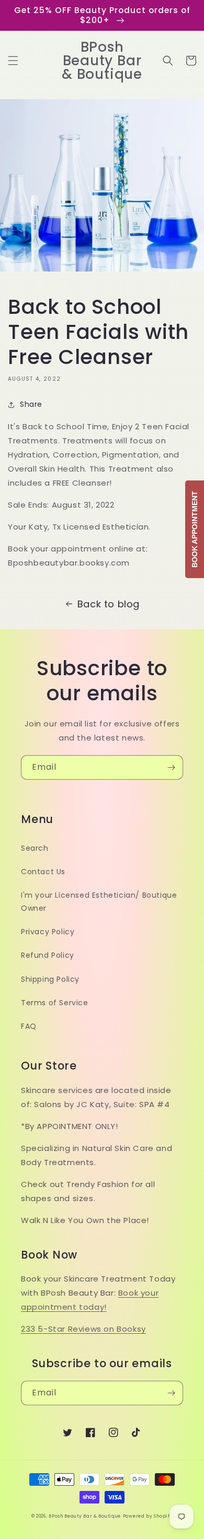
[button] (13, 60)
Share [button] (31, 404)
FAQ (29, 1026)
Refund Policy (47, 955)
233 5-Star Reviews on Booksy (83, 1328)
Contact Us (43, 871)
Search (35, 848)
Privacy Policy (47, 931)
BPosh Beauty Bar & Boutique (85, 1516)
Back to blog (108, 603)
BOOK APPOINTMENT (194, 529)
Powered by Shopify (148, 1516)
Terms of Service (54, 1002)
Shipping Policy (50, 979)
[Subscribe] (171, 767)
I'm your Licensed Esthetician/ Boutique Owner (99, 901)
